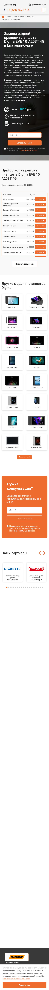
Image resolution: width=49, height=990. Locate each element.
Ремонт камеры (9, 226)
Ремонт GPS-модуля (11, 210)
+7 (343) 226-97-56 (18, 10)
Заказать (40, 199)
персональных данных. (29, 150)
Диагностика (8, 199)
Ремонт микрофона (11, 215)
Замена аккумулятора (12, 252)
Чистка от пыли (9, 231)
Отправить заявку (24, 143)
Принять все (24, 985)
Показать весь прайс (25, 264)
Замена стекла (9, 236)
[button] (40, 553)
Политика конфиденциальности (16, 979)
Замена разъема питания (13, 221)
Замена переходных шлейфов (11, 205)
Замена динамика (10, 242)
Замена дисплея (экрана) (13, 247)
